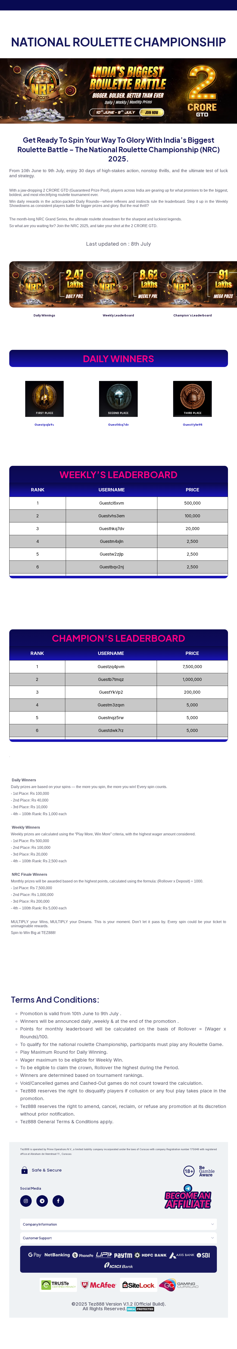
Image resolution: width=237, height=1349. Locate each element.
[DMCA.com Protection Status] (140, 1309)
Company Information (40, 1224)
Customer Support (37, 1238)
